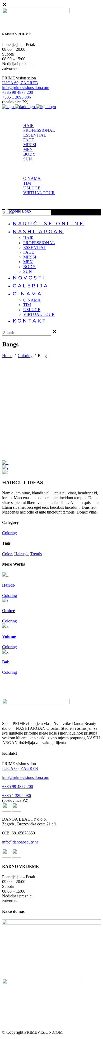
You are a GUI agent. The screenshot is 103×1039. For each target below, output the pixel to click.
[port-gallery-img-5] (5, 467)
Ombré (8, 610)
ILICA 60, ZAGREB (20, 82)
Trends (36, 554)
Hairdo (8, 585)
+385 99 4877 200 (17, 92)
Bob (6, 662)
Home (7, 355)
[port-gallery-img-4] (5, 462)
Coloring (25, 355)
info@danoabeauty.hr (20, 842)
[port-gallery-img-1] (5, 472)
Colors (7, 554)
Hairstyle (21, 554)
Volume (9, 636)
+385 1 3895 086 (16, 97)
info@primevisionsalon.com (25, 87)
